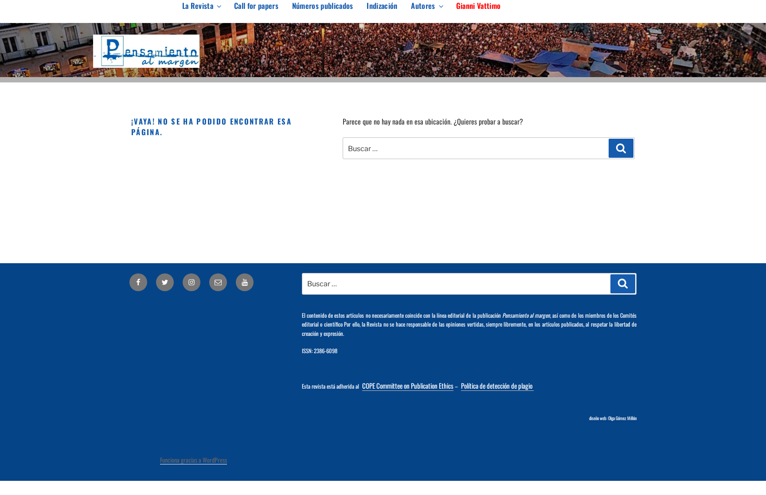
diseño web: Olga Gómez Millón (613, 418)
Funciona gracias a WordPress (193, 459)
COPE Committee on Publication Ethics (407, 385)
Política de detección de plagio (497, 385)
